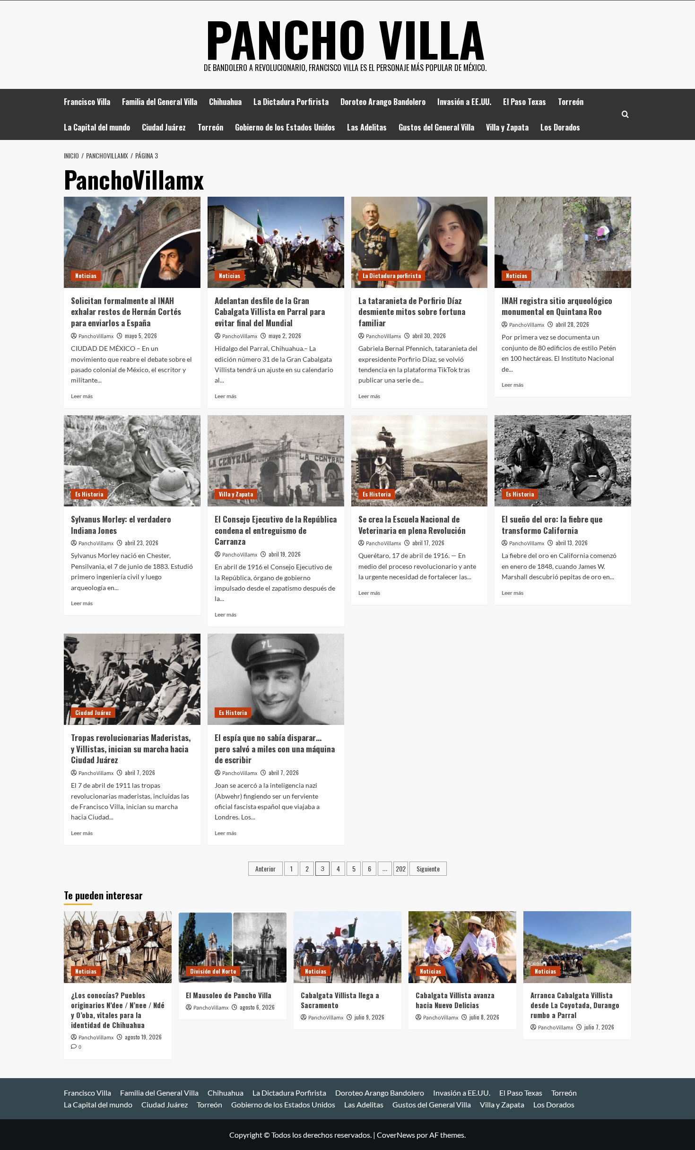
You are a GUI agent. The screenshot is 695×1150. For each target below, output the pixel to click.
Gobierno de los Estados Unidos (285, 127)
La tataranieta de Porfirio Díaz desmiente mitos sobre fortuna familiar (411, 312)
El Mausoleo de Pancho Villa (228, 995)
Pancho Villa (345, 38)
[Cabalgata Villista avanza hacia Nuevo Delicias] (462, 947)
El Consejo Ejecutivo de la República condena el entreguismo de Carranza (276, 530)
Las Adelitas (367, 127)
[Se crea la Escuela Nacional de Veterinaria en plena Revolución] (419, 460)
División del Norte (213, 971)
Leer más (82, 396)
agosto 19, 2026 (143, 1037)
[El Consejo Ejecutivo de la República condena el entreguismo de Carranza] (276, 460)
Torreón (570, 101)
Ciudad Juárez (164, 127)
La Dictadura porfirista (392, 275)
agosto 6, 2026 (257, 1007)
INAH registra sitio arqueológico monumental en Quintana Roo (557, 306)
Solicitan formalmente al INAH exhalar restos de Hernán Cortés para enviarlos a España (126, 312)
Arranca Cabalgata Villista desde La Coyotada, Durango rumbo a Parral (574, 1005)
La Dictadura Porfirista (291, 101)
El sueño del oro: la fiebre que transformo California (552, 524)
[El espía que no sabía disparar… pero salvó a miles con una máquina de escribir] (276, 679)
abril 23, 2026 (141, 543)
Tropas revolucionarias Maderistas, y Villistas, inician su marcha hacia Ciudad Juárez (131, 749)
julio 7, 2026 (599, 1027)
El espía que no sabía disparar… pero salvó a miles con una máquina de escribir (275, 749)
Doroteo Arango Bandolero (383, 101)
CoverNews (396, 1134)
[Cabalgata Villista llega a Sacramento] (347, 947)
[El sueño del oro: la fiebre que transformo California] (563, 460)
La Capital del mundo (97, 127)
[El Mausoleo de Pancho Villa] (233, 947)
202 (401, 868)
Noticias (85, 275)
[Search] (625, 114)
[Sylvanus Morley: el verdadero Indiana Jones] (132, 460)
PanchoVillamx (95, 336)
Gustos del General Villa (436, 127)
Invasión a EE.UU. (464, 101)
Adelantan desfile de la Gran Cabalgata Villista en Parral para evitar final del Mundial (270, 312)
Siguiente (428, 868)
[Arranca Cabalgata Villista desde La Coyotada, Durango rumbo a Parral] (577, 947)
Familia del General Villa (159, 101)
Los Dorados (560, 127)
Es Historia (89, 494)
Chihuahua (225, 101)
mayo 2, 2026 (285, 335)
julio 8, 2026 (484, 1017)
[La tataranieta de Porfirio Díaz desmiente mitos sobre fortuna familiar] (419, 242)
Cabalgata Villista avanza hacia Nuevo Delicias (455, 1000)
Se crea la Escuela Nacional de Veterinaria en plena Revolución (412, 524)
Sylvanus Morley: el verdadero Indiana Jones (121, 524)
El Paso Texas (524, 101)
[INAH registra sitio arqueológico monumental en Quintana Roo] (563, 242)
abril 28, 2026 (572, 324)
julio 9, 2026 (369, 1017)
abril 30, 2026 (429, 335)
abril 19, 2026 (285, 554)
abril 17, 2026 (428, 543)
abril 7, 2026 (140, 772)
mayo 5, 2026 (141, 335)
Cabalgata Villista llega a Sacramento (340, 1000)
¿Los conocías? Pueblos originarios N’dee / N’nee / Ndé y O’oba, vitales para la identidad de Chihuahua (118, 1010)
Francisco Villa (87, 101)
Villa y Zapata (507, 127)
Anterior (265, 868)
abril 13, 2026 (572, 543)
